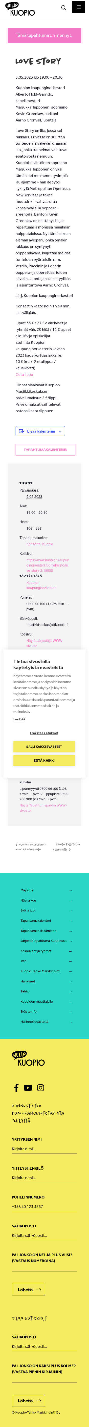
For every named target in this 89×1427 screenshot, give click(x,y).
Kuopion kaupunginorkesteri (41, 585)
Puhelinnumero (28, 1197)
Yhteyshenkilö (28, 1168)
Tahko (25, 991)
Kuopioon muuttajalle (37, 1001)
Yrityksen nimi (27, 1139)
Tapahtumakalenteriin (45, 450)
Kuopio (47, 543)
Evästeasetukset (44, 733)
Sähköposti (24, 1226)
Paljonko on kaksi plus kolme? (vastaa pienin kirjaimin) (44, 1369)
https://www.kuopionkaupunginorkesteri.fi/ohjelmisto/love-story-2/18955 (47, 565)
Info (23, 961)
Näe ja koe (28, 900)
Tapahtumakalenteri (36, 920)
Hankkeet (28, 981)
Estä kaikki (44, 760)
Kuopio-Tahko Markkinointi (40, 971)
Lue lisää (19, 719)
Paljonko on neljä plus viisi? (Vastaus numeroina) (42, 1258)
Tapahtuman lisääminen (39, 931)
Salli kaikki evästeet (44, 746)
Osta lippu (24, 374)
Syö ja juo (28, 910)
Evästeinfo (29, 1011)
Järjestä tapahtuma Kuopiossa (44, 941)
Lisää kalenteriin (41, 431)
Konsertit (33, 543)
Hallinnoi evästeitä (34, 1022)
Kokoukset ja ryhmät (36, 951)
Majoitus (27, 890)
